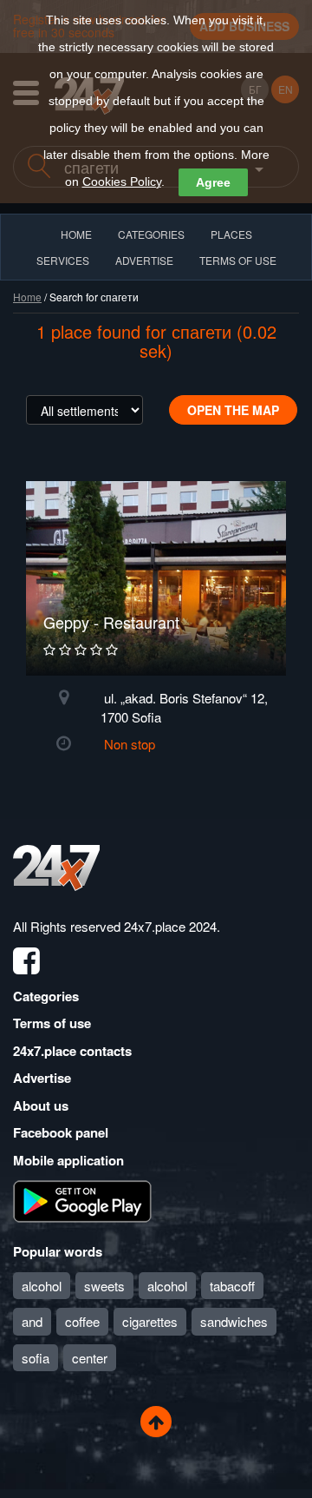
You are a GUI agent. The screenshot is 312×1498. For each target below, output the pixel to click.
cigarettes (150, 1321)
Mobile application (68, 1160)
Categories (46, 996)
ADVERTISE (144, 260)
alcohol (42, 1286)
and (32, 1321)
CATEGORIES (151, 234)
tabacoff (232, 1286)
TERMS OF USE (237, 260)
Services (62, 260)
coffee (82, 1321)
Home (27, 296)
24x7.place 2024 (170, 926)
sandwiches (234, 1321)
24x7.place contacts (72, 1050)
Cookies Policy (121, 181)
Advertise (42, 1077)
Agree (213, 182)
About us (40, 1105)
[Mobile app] (82, 1200)
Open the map (233, 410)
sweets (104, 1286)
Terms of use (52, 1023)
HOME (76, 234)
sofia (35, 1358)
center (89, 1358)
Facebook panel (60, 1132)
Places (231, 234)
